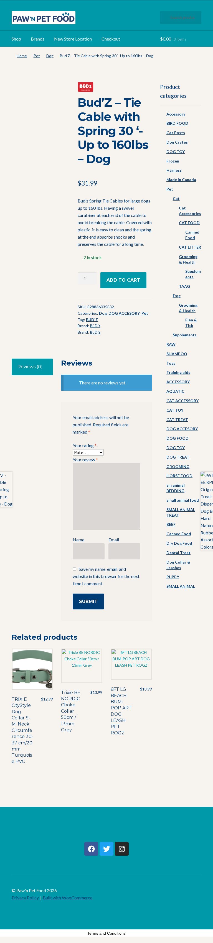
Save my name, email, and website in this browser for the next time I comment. (106, 576)
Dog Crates (177, 142)
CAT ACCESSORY (182, 400)
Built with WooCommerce (67, 897)
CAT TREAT (177, 419)
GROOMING (177, 466)
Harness (174, 170)
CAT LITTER (190, 247)
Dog (50, 55)
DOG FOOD (177, 438)
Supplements (185, 334)
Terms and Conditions (106, 933)
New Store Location (73, 38)
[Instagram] (122, 849)
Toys (170, 363)
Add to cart (123, 280)
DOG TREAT (177, 457)
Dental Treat (178, 552)
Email (113, 539)
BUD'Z (92, 319)
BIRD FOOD (177, 123)
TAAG (184, 286)
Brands (37, 38)
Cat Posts (175, 132)
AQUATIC (175, 391)
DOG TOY (175, 151)
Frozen (172, 161)
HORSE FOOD (179, 475)
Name (78, 539)
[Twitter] (106, 849)
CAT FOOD (189, 222)
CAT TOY (174, 410)
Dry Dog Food (179, 543)
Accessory (175, 114)
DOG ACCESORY (124, 313)
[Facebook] (91, 849)
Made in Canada (181, 179)
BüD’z (95, 325)
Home (22, 55)
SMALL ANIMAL (180, 586)
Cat (176, 198)
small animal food (182, 500)
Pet (37, 55)
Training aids (178, 372)
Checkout (111, 38)
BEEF (171, 524)
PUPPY (172, 576)
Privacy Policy (25, 897)
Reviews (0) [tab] (30, 366)
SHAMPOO (176, 353)
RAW (171, 344)
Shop (16, 38)
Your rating (85, 445)
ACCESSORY (178, 381)
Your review (85, 459)
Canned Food (178, 533)
